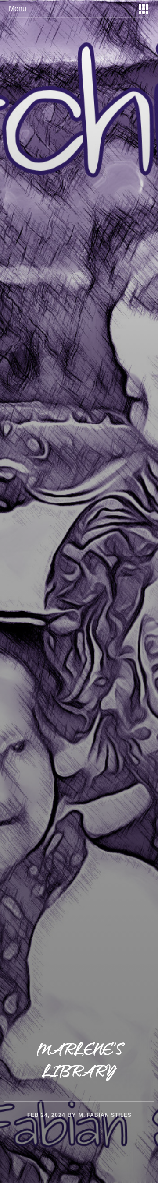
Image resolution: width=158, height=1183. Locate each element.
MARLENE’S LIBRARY (79, 1062)
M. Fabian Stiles (105, 1115)
